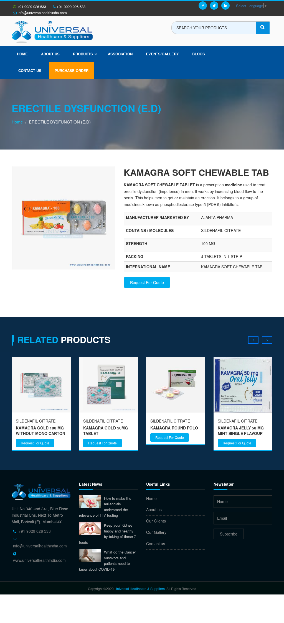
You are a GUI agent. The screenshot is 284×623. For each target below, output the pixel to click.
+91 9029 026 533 (31, 6)
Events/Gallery (162, 53)
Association (120, 53)
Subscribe (228, 534)
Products (83, 53)
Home (22, 53)
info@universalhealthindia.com (42, 12)
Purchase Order (71, 70)
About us (50, 53)
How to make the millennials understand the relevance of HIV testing (105, 507)
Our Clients (156, 521)
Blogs (198, 53)
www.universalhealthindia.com (39, 560)
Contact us (155, 543)
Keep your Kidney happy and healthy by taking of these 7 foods (107, 533)
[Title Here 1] (63, 217)
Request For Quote (147, 282)
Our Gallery (156, 532)
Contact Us (29, 70)
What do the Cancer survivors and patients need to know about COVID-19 (107, 560)
